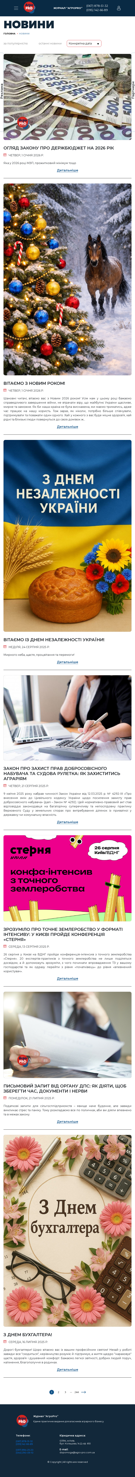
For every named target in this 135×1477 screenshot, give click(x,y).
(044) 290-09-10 (24, 1452)
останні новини (50, 43)
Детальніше (67, 170)
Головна (9, 33)
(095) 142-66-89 (97, 10)
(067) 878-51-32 (97, 6)
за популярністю (16, 43)
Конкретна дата (80, 43)
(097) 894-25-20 (24, 1449)
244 (77, 1392)
